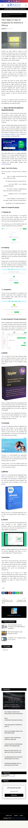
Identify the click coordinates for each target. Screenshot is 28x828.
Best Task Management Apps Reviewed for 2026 (15, 632)
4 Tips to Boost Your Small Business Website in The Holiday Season (13, 744)
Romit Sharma (10, 28)
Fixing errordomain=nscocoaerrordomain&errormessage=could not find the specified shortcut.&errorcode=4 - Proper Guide (13, 719)
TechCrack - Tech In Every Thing (18, 818)
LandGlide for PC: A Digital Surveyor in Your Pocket (17, 638)
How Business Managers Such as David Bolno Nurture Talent (12, 764)
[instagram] (19, 1)
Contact (21, 815)
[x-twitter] (11, 1)
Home (4, 14)
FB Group (16, 815)
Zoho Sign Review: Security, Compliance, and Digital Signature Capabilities (16, 626)
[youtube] (16, 1)
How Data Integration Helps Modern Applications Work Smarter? (15, 9)
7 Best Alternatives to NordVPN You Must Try (13, 725)
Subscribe (14, 795)
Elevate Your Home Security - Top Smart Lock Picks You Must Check (12, 751)
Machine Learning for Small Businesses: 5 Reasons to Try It (12, 705)
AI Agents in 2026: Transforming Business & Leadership (12, 738)
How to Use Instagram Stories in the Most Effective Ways (13, 732)
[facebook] (9, 1)
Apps (7, 14)
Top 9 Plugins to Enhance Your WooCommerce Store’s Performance (13, 712)
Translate (12, 776)
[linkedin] (14, 1)
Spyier (3, 356)
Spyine (3, 522)
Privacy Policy (9, 815)
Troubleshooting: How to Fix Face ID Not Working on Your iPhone (13, 757)
